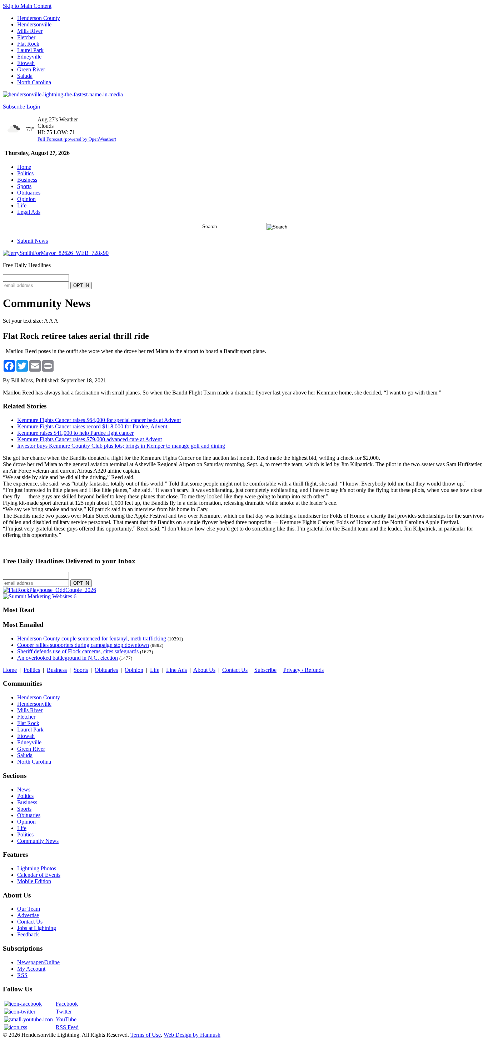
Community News (38, 841)
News (23, 789)
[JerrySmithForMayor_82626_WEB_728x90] (56, 253)
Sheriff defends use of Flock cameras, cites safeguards (78, 651)
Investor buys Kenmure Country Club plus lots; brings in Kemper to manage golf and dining (121, 446)
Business (27, 180)
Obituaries (28, 193)
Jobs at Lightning (36, 928)
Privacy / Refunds (303, 670)
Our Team (28, 909)
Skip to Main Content (27, 6)
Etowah (26, 63)
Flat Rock (28, 44)
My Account (31, 969)
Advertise (28, 915)
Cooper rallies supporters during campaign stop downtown (83, 645)
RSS (22, 975)
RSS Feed (67, 1027)
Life (21, 205)
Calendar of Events (38, 875)
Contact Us (235, 670)
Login (33, 107)
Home (24, 167)
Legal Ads (28, 212)
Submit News (32, 241)
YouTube (66, 1019)
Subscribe (14, 107)
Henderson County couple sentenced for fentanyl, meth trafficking (91, 638)
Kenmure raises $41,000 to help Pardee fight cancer (75, 433)
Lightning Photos (36, 868)
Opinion (26, 199)
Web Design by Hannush (192, 1035)
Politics (25, 173)
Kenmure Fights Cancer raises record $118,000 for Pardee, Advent (92, 426)
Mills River (30, 31)
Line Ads (176, 670)
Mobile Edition (34, 881)
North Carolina (34, 82)
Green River (31, 69)
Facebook (67, 1004)
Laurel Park (30, 50)
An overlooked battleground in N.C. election (67, 658)
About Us (204, 670)
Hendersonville (34, 24)
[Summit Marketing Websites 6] (39, 596)
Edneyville (29, 57)
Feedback (28, 934)
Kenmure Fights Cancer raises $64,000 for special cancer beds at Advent (99, 420)
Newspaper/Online (38, 962)
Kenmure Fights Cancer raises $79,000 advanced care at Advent (89, 439)
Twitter (64, 1012)
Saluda (25, 76)
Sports (24, 186)
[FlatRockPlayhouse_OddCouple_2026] (49, 590)
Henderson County (38, 18)
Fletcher (26, 37)
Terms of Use (145, 1035)
